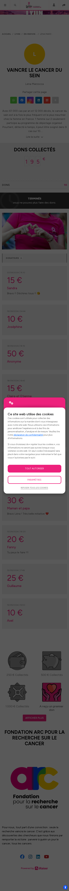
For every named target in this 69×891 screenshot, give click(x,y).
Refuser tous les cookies (34, 487)
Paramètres (34, 479)
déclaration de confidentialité (28, 434)
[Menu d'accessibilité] (65, 887)
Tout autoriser (34, 468)
